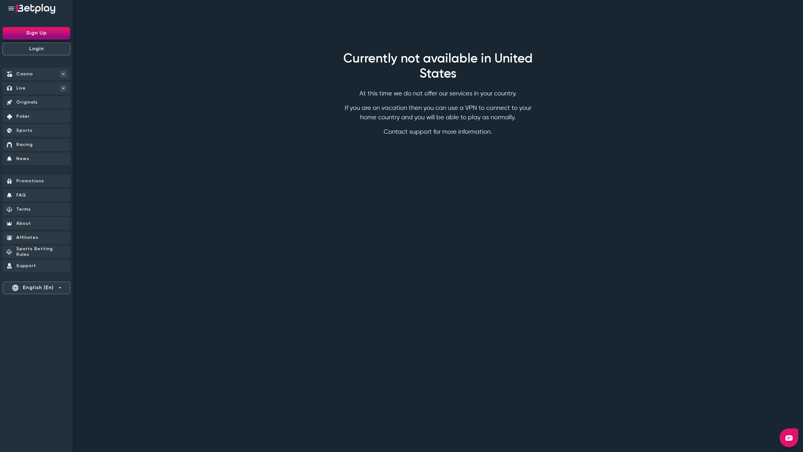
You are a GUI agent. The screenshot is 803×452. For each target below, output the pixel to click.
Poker (23, 116)
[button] (788, 437)
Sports (24, 130)
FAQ (21, 195)
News (22, 159)
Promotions (30, 181)
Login (36, 48)
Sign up (36, 33)
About (23, 223)
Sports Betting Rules (34, 252)
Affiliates (27, 237)
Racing (24, 145)
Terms (23, 209)
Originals (27, 102)
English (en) (33, 288)
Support (26, 266)
